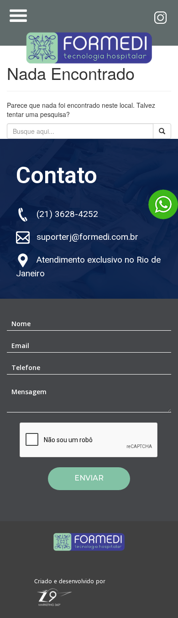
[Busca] (162, 131)
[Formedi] (89, 46)
